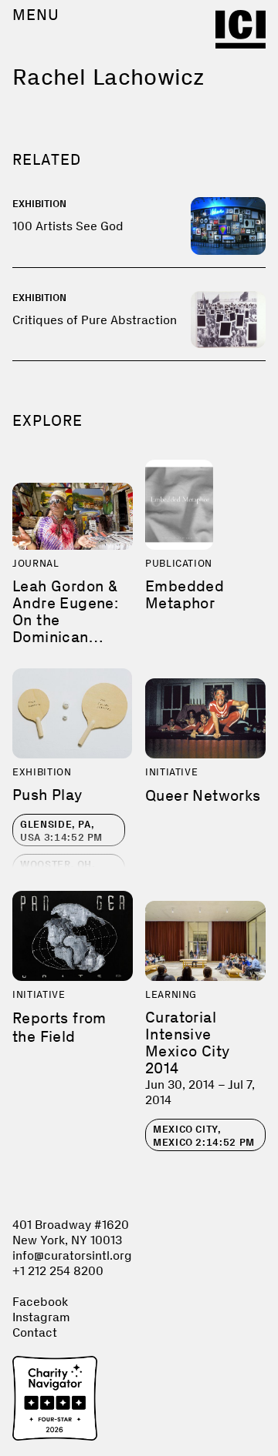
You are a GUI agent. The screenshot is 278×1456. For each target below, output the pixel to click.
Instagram (41, 1317)
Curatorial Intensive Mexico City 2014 (187, 1042)
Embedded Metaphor (184, 594)
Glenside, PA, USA (61, 830)
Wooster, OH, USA (61, 871)
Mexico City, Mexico (204, 1135)
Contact (34, 1332)
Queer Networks (203, 795)
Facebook (40, 1301)
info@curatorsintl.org (72, 1255)
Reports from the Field (59, 1027)
